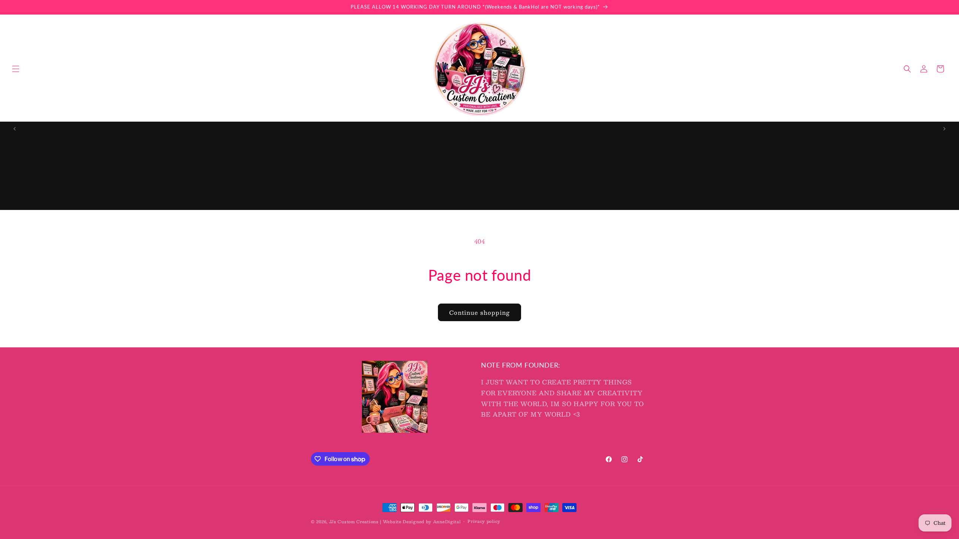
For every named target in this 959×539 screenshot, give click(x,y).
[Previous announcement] (14, 129)
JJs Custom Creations (354, 521)
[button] (15, 69)
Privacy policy (484, 521)
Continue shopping (479, 312)
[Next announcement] (944, 129)
